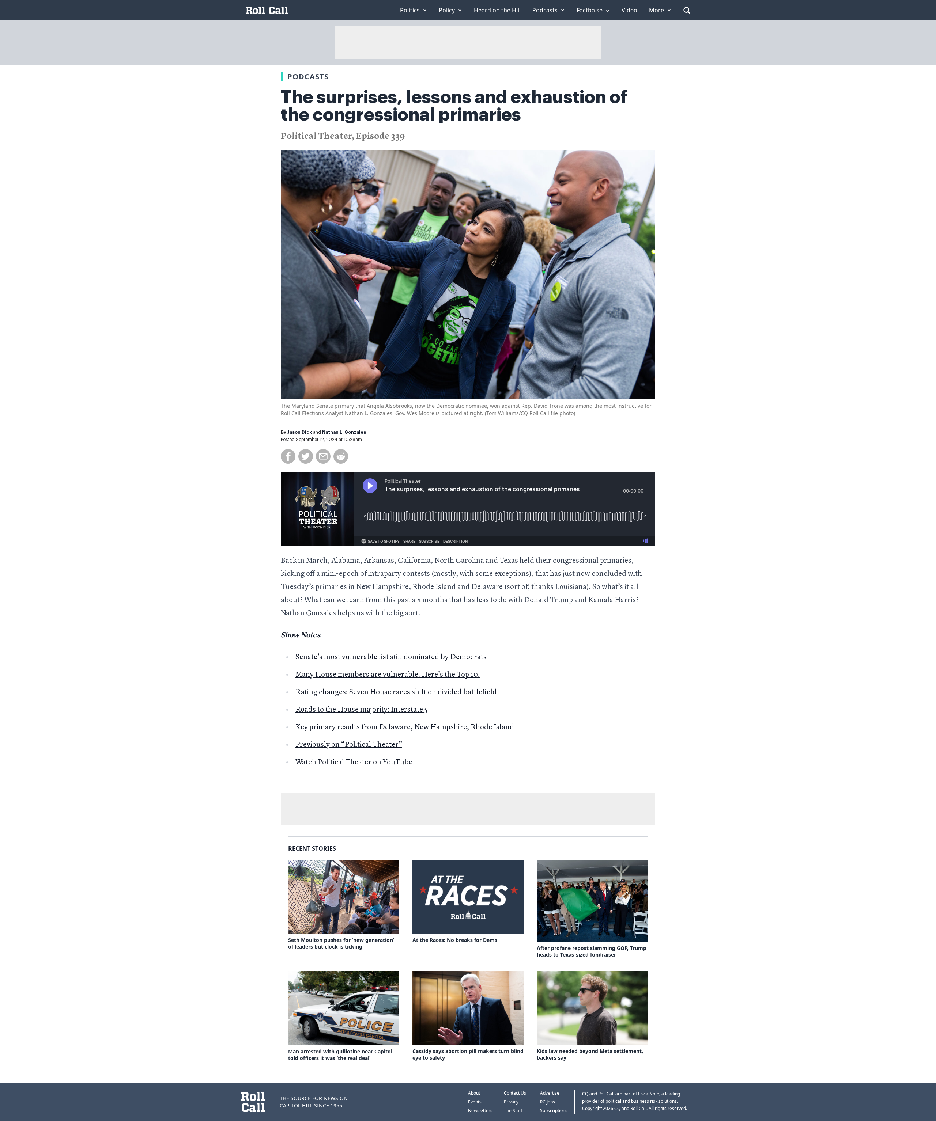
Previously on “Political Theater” (348, 745)
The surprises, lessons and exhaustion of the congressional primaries (454, 105)
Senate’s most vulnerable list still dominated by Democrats (391, 657)
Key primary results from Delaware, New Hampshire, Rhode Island (404, 727)
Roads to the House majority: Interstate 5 (361, 710)
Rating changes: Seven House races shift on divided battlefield (396, 692)
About (474, 1093)
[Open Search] (686, 10)
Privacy (511, 1102)
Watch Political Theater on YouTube (353, 762)
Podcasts (308, 76)
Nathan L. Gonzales (344, 432)
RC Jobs (547, 1102)
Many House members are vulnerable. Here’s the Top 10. (387, 675)
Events (475, 1102)
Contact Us (515, 1093)
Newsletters (480, 1110)
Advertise (549, 1093)
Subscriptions (553, 1110)
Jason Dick (299, 432)
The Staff (513, 1110)
